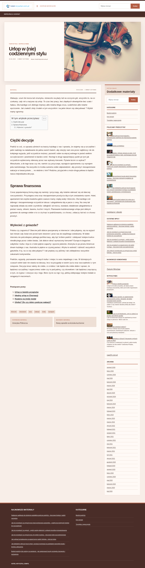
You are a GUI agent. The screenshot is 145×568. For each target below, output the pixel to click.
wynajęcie (51, 311)
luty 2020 (109, 491)
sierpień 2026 (111, 367)
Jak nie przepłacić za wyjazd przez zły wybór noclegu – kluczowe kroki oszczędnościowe (38, 535)
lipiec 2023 (110, 415)
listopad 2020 (111, 466)
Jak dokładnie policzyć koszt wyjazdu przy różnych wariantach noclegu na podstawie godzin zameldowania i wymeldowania (121, 190)
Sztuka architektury (118, 146)
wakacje (37, 311)
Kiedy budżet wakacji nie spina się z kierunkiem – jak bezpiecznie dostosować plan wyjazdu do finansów (121, 201)
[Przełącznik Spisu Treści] (43, 118)
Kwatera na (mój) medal (25, 299)
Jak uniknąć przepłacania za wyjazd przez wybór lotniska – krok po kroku (33, 539)
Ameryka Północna (20, 321)
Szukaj (135, 6)
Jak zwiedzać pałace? (119, 327)
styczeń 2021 (111, 458)
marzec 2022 (111, 422)
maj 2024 (110, 400)
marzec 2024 (111, 407)
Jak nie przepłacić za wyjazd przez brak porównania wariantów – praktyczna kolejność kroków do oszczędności (121, 234)
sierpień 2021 (111, 433)
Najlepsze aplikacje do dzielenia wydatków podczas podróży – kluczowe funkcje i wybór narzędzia (120, 226)
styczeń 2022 (111, 426)
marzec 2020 (111, 487)
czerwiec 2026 (111, 374)
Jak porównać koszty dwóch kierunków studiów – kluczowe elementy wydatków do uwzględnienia (121, 178)
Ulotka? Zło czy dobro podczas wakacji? (33, 302)
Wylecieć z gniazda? (24, 127)
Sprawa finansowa (20, 125)
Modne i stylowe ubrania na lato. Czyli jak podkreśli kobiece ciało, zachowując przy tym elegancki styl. (122, 155)
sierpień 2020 (111, 469)
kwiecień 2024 (111, 404)
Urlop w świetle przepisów (27, 292)
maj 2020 (110, 480)
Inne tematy (110, 117)
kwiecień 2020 (111, 484)
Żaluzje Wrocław (113, 269)
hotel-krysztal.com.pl (20, 563)
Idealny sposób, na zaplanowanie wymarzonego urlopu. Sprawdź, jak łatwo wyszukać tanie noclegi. (120, 299)
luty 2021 (109, 455)
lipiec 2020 (110, 473)
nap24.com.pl (112, 355)
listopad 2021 (111, 429)
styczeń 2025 (111, 393)
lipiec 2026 (110, 371)
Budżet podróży (111, 113)
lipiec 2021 (110, 436)
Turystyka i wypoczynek (19, 44)
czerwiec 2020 (111, 476)
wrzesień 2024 (111, 396)
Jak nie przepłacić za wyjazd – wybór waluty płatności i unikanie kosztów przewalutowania (39, 530)
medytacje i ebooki (114, 212)
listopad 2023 (111, 411)
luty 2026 (109, 389)
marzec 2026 (111, 385)
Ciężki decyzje (18, 122)
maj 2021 (110, 444)
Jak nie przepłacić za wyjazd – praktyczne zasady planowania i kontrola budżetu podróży (122, 166)
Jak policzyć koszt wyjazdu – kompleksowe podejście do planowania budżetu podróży (122, 138)
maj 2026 (110, 378)
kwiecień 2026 (111, 382)
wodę (44, 311)
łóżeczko (14, 311)
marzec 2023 (111, 418)
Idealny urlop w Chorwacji (26, 295)
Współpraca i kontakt (12, 14)
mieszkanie (22, 311)
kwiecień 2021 (111, 447)
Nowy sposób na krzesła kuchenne (70, 321)
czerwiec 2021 (111, 440)
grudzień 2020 (111, 462)
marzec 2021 (111, 451)
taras (30, 311)
